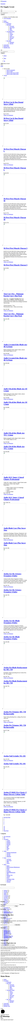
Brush (8, 868)
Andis (5, 893)
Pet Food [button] (9, 25)
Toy (7, 849)
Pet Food (9, 983)
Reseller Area (7, 47)
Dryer (11, 33)
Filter (16, 906)
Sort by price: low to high (13, 72)
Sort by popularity (11, 70)
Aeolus (5, 890)
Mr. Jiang (6, 915)
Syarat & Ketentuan (8, 936)
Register (9, 18)
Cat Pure (6, 897)
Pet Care (6, 923)
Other (8, 848)
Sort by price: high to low (13, 74)
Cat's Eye (6, 898)
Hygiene (9, 871)
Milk (11, 29)
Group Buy (6, 45)
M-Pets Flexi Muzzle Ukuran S (15, 248)
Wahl (5, 942)
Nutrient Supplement (11, 852)
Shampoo (12, 42)
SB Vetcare (6, 934)
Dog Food (12, 27)
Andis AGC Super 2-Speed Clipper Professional (14, 478)
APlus (5, 894)
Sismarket (3, 3)
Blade (8, 865)
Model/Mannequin (11, 872)
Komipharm (6, 913)
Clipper (11, 34)
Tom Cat (6, 938)
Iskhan (5, 910)
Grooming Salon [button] (10, 31)
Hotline (5, 17)
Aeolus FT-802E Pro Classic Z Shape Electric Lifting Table (15, 793)
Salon (5, 864)
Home (5, 21)
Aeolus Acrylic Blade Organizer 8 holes (12, 622)
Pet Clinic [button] (9, 41)
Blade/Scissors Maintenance (13, 867)
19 (4, 828)
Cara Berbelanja (7, 933)
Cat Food (12, 26)
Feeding (8, 843)
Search (2, 14)
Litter (8, 845)
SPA (11, 39)
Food (5, 857)
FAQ (5, 934)
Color (11, 35)
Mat (7, 847)
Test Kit (11, 43)
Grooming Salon (10, 990)
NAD (5, 917)
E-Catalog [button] (6, 22)
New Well (6, 919)
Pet (4, 837)
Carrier (8, 840)
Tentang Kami (7, 930)
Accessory (6, 839)
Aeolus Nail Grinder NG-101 (15, 756)
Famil (5, 903)
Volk (5, 941)
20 (4, 829)
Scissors (11, 38)
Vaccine (8, 855)
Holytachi (6, 907)
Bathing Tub (9, 875)
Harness (8, 844)
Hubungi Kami (7, 932)
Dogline (5, 902)
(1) (8, 912)
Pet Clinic (9, 999)
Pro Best (6, 927)
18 (4, 826)
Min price (3, 904)
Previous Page (7, 817)
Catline (5, 899)
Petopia (5, 926)
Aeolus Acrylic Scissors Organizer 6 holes (12, 575)
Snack (11, 30)
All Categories (7, 836)
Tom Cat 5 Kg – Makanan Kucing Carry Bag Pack (13, 295)
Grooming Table (10, 879)
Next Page (6, 830)
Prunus (5, 929)
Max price (22, 904)
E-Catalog (6, 980)
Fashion (8, 841)
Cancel (5, 75)
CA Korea (6, 895)
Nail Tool (12, 37)
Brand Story (6, 46)
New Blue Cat (7, 918)
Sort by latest (10, 71)
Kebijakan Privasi (8, 937)
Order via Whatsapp (8, 115)
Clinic (5, 851)
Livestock (9, 23)
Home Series (7, 909)
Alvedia (5, 891)
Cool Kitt (6, 901)
